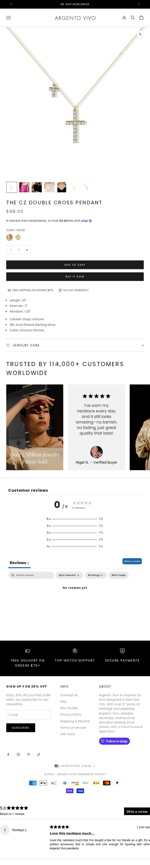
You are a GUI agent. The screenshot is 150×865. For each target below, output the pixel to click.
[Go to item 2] (24, 187)
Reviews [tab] (19, 562)
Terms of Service (73, 728)
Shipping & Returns (75, 721)
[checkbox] (118, 575)
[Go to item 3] (36, 187)
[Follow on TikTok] (39, 754)
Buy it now (75, 276)
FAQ (63, 702)
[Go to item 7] (86, 187)
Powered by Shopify (92, 774)
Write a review (132, 561)
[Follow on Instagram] (18, 754)
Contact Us (69, 695)
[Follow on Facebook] (8, 754)
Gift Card (67, 734)
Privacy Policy (71, 714)
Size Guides (69, 708)
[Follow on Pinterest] (28, 754)
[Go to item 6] (74, 187)
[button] (75, 519)
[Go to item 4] (49, 187)
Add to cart (75, 265)
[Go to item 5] (61, 187)
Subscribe (20, 728)
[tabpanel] (75, 601)
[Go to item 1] (11, 187)
